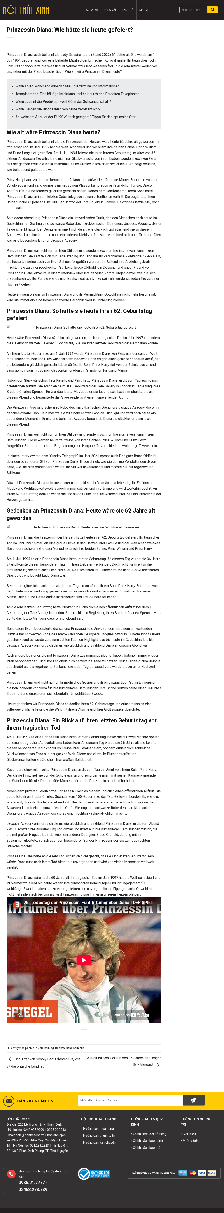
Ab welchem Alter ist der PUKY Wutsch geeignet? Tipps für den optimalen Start (76, 117)
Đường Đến (191, 1141)
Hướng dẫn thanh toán (99, 1135)
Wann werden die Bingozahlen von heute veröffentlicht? (58, 109)
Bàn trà (128, 9)
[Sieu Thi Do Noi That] (40, 9)
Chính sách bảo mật (147, 1148)
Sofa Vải (110, 9)
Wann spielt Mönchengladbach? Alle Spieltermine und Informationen (67, 86)
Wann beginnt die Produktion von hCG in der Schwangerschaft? (63, 101)
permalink (79, 1048)
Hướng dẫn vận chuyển (99, 1142)
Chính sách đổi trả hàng (149, 1134)
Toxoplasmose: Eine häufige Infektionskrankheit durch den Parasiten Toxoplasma (77, 94)
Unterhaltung (46, 1048)
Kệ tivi (143, 9)
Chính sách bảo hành (148, 1141)
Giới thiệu (189, 1134)
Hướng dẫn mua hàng (98, 1129)
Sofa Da (92, 9)
